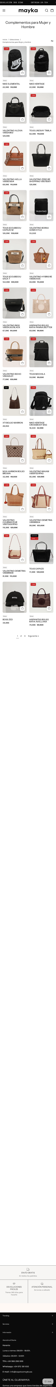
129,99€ (6, 136)
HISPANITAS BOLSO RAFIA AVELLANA (39, 621)
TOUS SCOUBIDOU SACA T (12, 278)
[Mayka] (28, 10)
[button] (46, 10)
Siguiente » (33, 636)
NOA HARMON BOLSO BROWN (14, 472)
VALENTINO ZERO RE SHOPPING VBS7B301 (40, 180)
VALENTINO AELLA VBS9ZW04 (12, 180)
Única (5, 80)
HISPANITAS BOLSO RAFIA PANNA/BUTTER (40, 326)
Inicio (5, 39)
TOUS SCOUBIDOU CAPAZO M (12, 229)
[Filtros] (52, 41)
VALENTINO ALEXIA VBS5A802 (13, 132)
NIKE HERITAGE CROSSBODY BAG (38, 424)
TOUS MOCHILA (37, 374)
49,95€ (6, 426)
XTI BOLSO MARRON (13, 423)
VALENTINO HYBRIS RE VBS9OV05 (40, 278)
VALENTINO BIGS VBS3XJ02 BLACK (11, 326)
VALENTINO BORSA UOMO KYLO (39, 229)
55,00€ (32, 233)
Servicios (6, 1324)
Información (7, 1332)
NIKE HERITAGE (37, 84)
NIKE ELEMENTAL (11, 84)
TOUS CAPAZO (36, 569)
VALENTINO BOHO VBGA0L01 (12, 375)
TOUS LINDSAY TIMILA (40, 131)
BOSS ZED (8, 620)
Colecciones (14, 39)
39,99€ (6, 623)
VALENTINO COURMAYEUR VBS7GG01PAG (10, 522)
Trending (6, 1316)
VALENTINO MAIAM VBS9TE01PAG (39, 472)
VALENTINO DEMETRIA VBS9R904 (40, 521)
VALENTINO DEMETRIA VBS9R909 (14, 572)
